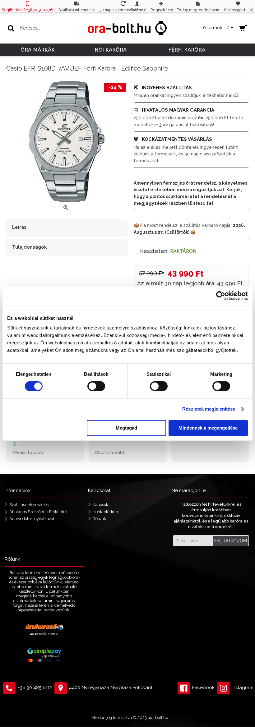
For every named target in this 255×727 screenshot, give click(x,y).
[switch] (96, 386)
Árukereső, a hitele (44, 634)
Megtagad (126, 427)
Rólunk (99, 518)
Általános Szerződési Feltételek (38, 511)
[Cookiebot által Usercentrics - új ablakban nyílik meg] (220, 295)
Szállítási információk (29, 504)
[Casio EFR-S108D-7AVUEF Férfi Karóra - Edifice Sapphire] (67, 141)
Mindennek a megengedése (208, 427)
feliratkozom (230, 540)
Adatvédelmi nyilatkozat (31, 518)
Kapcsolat (102, 504)
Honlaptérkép (105, 511)
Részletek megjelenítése (208, 409)
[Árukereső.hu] (44, 627)
